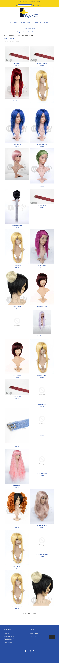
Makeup (46, 22)
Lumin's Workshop (8, 642)
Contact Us (6, 633)
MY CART (38, 5)
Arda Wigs (13, 22)
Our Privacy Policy (8, 639)
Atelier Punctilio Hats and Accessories (20, 25)
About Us (6, 635)
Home (25, 28)
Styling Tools (25, 22)
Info (37, 25)
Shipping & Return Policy (9, 638)
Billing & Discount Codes (9, 636)
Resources (46, 25)
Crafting (38, 22)
